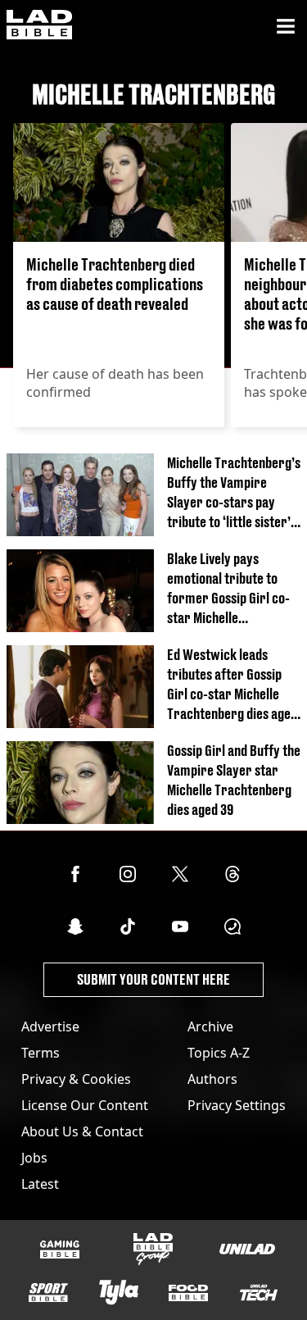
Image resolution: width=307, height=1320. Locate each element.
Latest (40, 1184)
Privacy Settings (236, 1105)
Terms (40, 1053)
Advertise (50, 1026)
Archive (210, 1026)
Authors (212, 1079)
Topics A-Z (218, 1053)
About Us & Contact (82, 1131)
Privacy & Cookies (76, 1079)
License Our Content (84, 1105)
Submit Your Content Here (153, 979)
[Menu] (285, 26)
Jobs (34, 1158)
